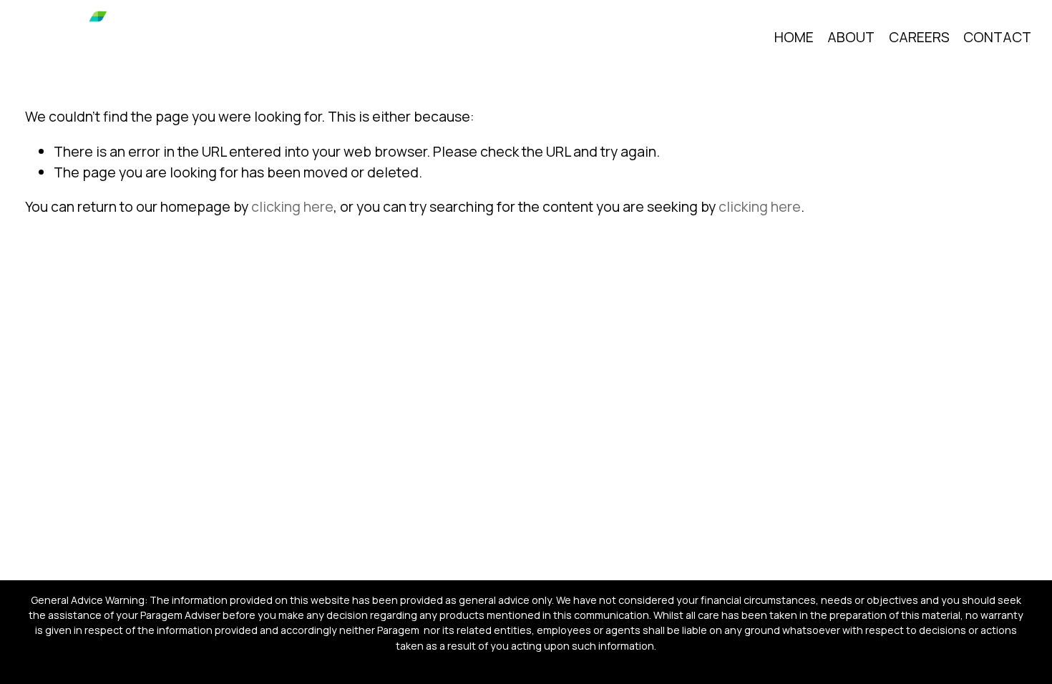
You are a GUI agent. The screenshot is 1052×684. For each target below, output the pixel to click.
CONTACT (997, 37)
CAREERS (919, 37)
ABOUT (851, 37)
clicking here (292, 206)
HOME (794, 37)
